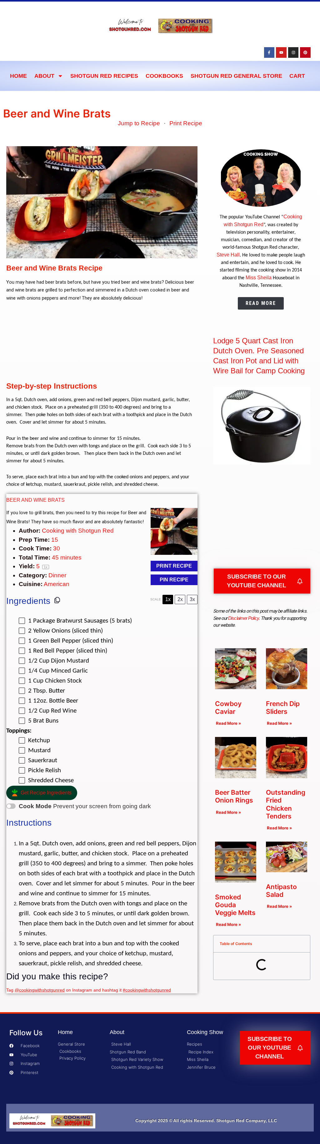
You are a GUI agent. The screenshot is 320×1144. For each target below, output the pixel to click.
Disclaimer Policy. (244, 618)
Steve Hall (228, 254)
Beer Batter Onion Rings (234, 796)
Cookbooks (164, 76)
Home (18, 76)
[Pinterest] (305, 52)
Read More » (228, 723)
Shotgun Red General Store (236, 76)
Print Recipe (185, 123)
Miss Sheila (259, 277)
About (44, 76)
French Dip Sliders (283, 707)
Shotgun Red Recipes (104, 76)
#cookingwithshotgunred (147, 989)
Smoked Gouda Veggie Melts (235, 905)
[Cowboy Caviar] (235, 687)
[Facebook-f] (269, 52)
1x (168, 599)
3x (192, 599)
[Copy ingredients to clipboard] (57, 600)
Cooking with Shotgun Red (78, 530)
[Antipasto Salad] (286, 870)
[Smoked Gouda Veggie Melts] (235, 880)
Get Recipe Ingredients (46, 792)
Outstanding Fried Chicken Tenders (285, 804)
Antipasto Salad (281, 890)
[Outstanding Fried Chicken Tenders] (286, 776)
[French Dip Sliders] (286, 687)
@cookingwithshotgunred (40, 989)
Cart (297, 76)
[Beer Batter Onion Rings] (235, 776)
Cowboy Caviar (228, 707)
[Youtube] (281, 52)
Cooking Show (205, 1032)
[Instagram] (293, 52)
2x (180, 599)
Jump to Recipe (139, 123)
